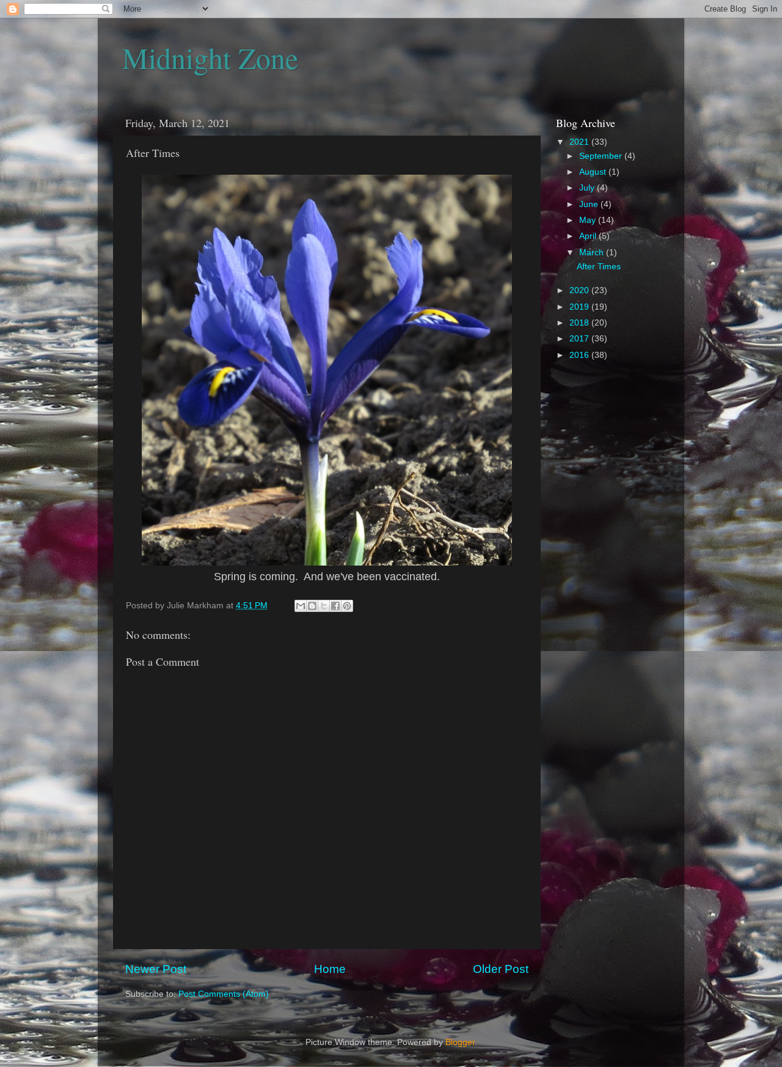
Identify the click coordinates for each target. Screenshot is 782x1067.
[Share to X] (324, 606)
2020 (580, 290)
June (590, 204)
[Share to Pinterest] (347, 606)
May (588, 220)
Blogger (460, 1042)
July (588, 187)
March (592, 252)
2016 (580, 355)
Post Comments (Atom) (223, 994)
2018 (580, 322)
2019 (580, 306)
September (601, 156)
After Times (599, 266)
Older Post (500, 969)
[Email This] (300, 606)
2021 (580, 142)
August (593, 172)
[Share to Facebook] (335, 606)
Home (330, 969)
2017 (580, 338)
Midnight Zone (210, 57)
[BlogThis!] (312, 606)
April (589, 236)
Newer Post (155, 969)
